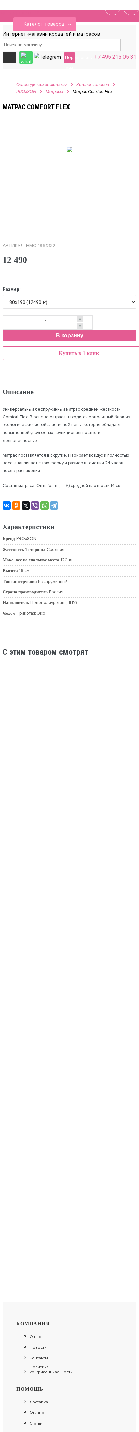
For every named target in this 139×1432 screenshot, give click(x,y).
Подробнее (110, 725)
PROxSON (26, 91)
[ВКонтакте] (7, 505)
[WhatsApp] (44, 505)
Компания (33, 1323)
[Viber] (35, 505)
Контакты (39, 1358)
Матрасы (54, 91)
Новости (38, 1347)
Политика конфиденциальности (51, 1369)
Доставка (39, 1402)
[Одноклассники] (16, 505)
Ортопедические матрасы (41, 85)
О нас (35, 1337)
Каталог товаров (44, 24)
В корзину (69, 335)
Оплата (37, 1412)
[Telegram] (54, 505)
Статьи (36, 1423)
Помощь (29, 1389)
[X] (26, 505)
